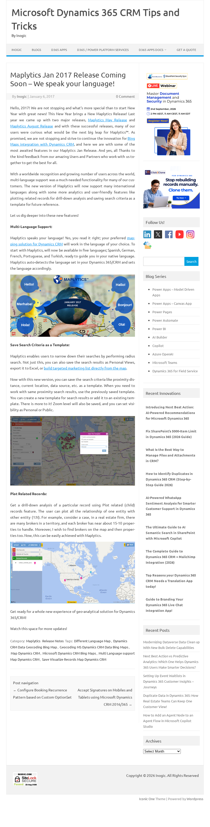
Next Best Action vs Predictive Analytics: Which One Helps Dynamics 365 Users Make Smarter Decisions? (170, 661)
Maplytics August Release (31, 126)
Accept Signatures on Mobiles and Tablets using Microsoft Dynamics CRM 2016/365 (105, 697)
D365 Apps (59, 50)
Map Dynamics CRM (25, 653)
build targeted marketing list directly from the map (85, 368)
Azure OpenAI (162, 354)
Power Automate (165, 320)
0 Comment (125, 96)
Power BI (159, 329)
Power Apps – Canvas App (172, 303)
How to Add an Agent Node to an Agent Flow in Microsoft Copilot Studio (168, 720)
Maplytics (33, 641)
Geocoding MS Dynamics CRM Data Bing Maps (94, 647)
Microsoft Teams (164, 362)
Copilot (158, 345)
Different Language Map (92, 641)
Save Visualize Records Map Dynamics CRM (74, 659)
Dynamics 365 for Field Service (175, 371)
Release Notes (53, 641)
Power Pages (162, 312)
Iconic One (147, 799)
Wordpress (195, 799)
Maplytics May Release (107, 119)
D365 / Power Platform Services (103, 50)
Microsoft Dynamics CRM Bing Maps (69, 653)
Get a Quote (186, 50)
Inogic (17, 50)
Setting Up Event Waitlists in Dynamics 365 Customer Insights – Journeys (168, 681)
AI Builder (159, 337)
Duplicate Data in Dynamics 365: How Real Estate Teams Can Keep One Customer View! (170, 701)
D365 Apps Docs (151, 50)
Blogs (36, 50)
